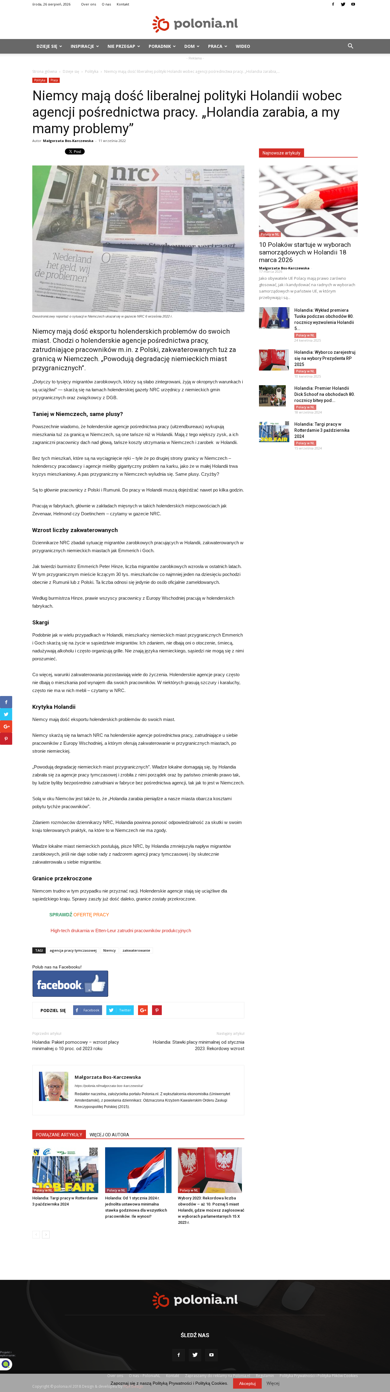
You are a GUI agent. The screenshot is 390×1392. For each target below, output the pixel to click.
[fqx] (10, 1364)
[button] (350, 46)
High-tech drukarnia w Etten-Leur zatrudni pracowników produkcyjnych (120, 930)
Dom (189, 46)
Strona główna (44, 71)
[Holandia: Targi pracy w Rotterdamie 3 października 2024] (65, 1170)
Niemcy (109, 950)
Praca (215, 46)
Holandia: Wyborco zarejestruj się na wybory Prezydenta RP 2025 (325, 358)
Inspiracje (82, 46)
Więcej (273, 1383)
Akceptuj (247, 1383)
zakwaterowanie (136, 950)
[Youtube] (353, 4)
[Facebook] (333, 4)
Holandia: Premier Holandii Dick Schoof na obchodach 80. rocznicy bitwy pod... (324, 394)
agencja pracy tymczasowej (73, 950)
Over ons (88, 4)
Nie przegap (121, 46)
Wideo (243, 46)
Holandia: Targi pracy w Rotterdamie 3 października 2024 (321, 430)
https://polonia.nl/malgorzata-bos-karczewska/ (109, 1086)
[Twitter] (343, 4)
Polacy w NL (43, 1190)
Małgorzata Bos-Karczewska (68, 140)
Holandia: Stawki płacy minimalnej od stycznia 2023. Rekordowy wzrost (198, 1045)
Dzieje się (47, 46)
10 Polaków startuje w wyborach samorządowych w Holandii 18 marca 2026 (305, 252)
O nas (106, 4)
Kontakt (123, 4)
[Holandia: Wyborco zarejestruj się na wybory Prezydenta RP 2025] (274, 360)
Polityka (91, 71)
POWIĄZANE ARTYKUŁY (59, 1134)
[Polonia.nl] (195, 24)
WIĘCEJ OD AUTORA (109, 1134)
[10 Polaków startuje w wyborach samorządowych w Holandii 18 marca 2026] (308, 201)
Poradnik (160, 46)
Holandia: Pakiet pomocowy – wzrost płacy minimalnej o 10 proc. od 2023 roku (75, 1045)
